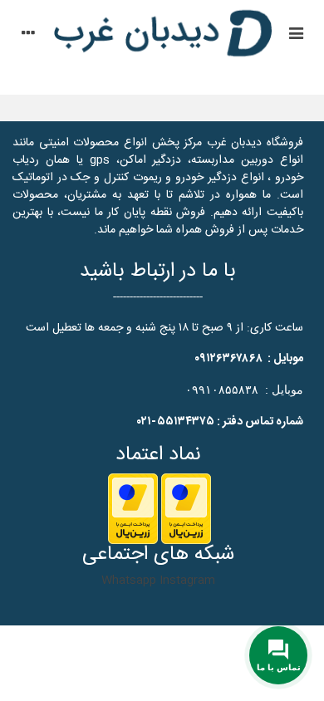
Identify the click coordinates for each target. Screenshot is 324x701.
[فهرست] (296, 35)
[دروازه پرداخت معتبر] (186, 509)
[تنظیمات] (28, 35)
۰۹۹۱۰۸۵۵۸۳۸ (221, 389)
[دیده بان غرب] (162, 35)
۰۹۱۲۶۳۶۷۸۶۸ (228, 359)
